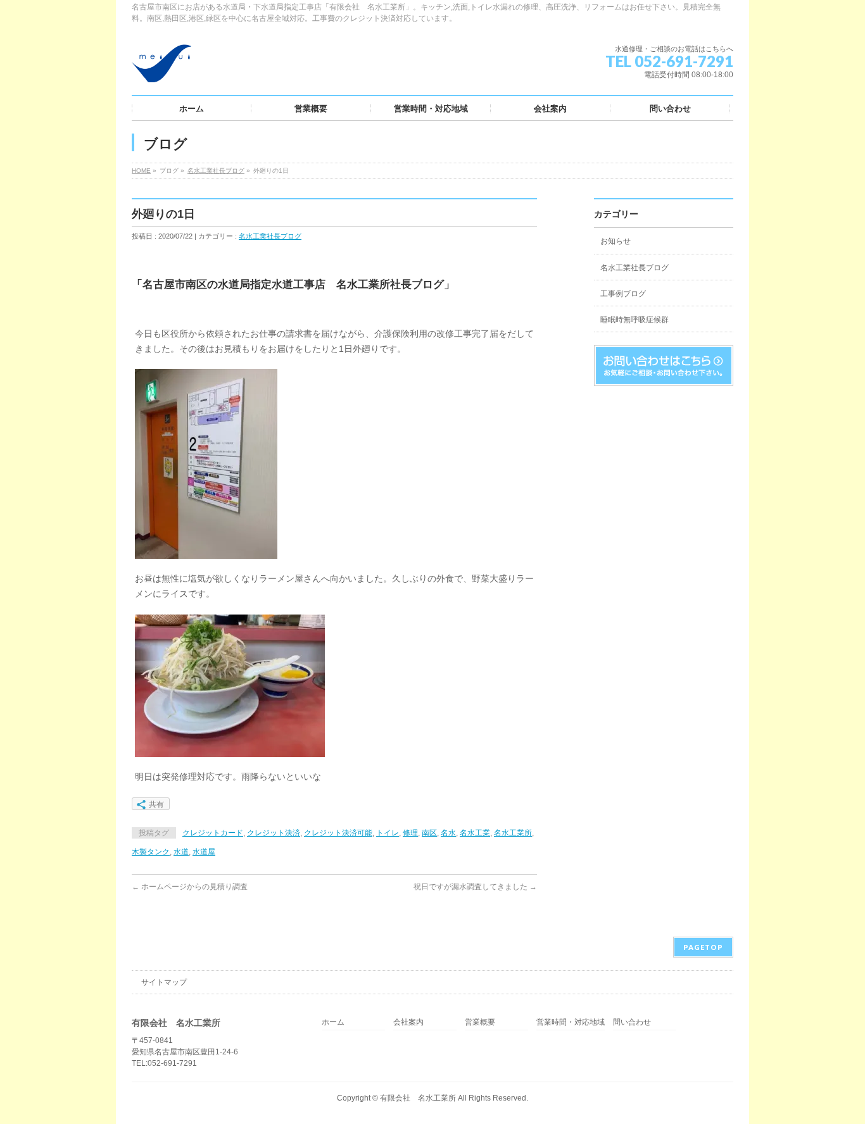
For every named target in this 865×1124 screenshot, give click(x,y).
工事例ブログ (623, 293)
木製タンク (151, 851)
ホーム (333, 1022)
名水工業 (475, 832)
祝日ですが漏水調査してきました (475, 886)
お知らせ (615, 241)
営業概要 (480, 1022)
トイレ (387, 832)
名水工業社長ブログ (215, 170)
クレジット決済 (273, 832)
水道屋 (204, 851)
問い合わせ (632, 1022)
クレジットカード (212, 832)
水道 (181, 851)
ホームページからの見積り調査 (190, 886)
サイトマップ (164, 982)
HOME (141, 170)
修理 (410, 832)
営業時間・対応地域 (570, 1022)
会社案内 (408, 1022)
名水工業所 (513, 832)
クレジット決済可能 (338, 832)
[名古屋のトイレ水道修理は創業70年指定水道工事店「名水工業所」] (161, 68)
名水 (448, 832)
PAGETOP (703, 947)
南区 (429, 832)
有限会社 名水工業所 (418, 1098)
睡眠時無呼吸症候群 (634, 319)
